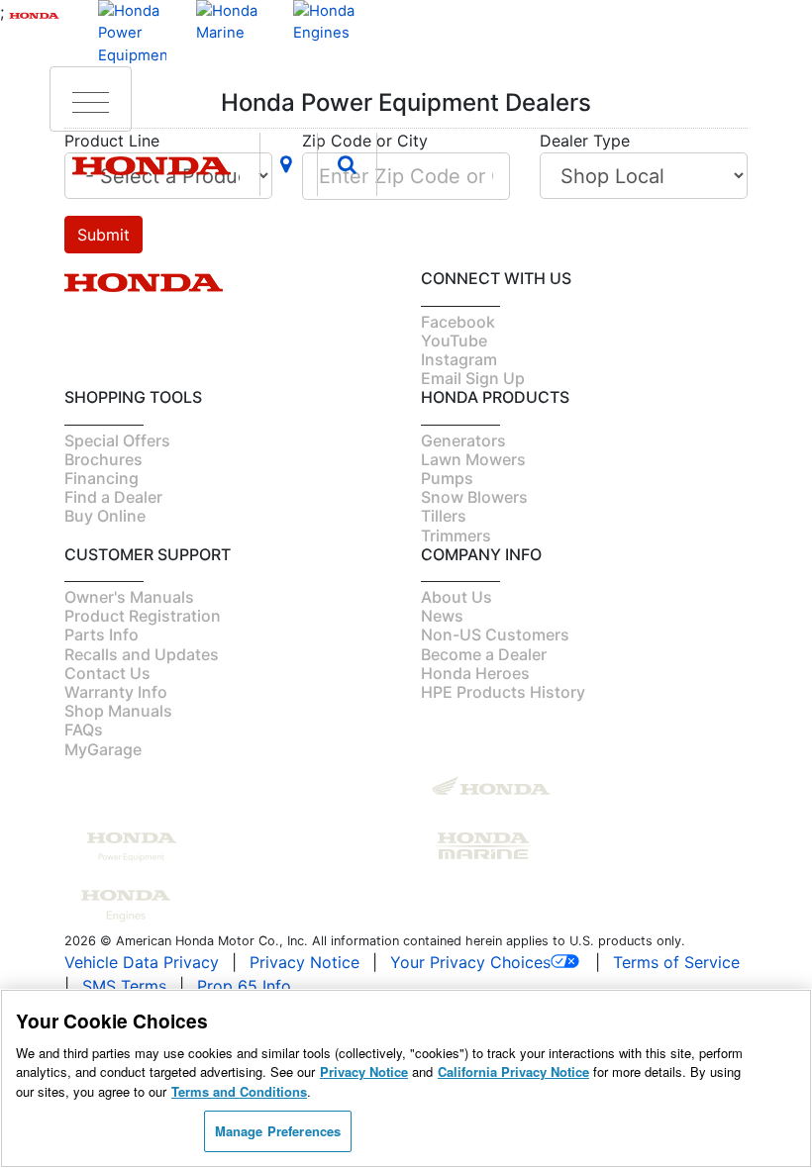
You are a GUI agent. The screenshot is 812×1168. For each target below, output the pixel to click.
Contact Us (107, 673)
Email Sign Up (473, 378)
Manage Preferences (278, 1130)
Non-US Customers (495, 634)
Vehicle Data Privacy (141, 962)
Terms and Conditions (239, 1091)
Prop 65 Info (244, 986)
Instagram (459, 359)
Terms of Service (676, 962)
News (442, 616)
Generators (463, 440)
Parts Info (101, 634)
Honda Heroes (475, 673)
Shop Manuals (118, 711)
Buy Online (105, 516)
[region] (406, 1078)
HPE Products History (503, 692)
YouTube (454, 340)
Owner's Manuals (129, 597)
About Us (456, 597)
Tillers (443, 516)
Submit (103, 234)
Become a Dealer (484, 654)
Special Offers (117, 440)
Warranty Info (115, 692)
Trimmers (456, 535)
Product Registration (142, 616)
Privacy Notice (304, 962)
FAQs (83, 729)
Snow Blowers (474, 497)
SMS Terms (124, 986)
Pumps (447, 478)
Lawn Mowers (473, 459)
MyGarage (103, 749)
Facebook (458, 322)
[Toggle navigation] (91, 99)
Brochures (103, 459)
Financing (101, 478)
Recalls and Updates (141, 654)
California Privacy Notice (513, 1071)
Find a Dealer (113, 497)
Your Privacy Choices (470, 962)
